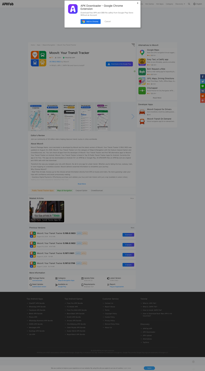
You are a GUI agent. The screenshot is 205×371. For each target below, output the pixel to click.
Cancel (108, 21)
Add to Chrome (92, 21)
